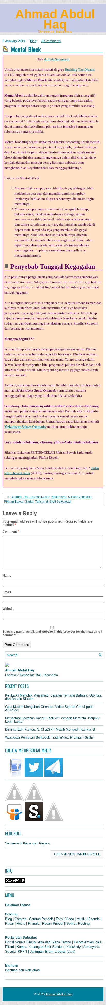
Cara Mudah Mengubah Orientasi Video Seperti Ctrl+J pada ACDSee (49, 708)
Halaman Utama (17, 905)
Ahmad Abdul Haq (55, 19)
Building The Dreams (80, 70)
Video (69, 919)
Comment (11, 531)
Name (7, 575)
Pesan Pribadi (52, 923)
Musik (81, 919)
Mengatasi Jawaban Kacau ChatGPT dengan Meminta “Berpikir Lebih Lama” (52, 719)
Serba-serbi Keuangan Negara (27, 843)
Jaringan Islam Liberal (48, 951)
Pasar (9, 923)
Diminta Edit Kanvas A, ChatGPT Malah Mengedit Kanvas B (50, 729)
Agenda (94, 919)
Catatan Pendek (41, 919)
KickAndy (73, 947)
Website (8, 609)
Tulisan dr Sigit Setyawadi (53, 501)
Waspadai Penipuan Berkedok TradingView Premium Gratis (49, 737)
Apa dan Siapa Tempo (54, 942)
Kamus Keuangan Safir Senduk (40, 947)
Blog (33, 41)
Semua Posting (78, 923)
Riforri (9, 947)
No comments (51, 41)
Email (7, 592)
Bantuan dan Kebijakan (22, 970)
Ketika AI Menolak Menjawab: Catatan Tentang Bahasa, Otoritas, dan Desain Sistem (53, 697)
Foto (59, 919)
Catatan (20, 919)
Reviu (21, 923)
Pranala (33, 923)
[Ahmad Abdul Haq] (7, 666)
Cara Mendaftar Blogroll (77, 854)
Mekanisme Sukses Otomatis (71, 497)
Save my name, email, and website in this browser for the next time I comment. (52, 633)
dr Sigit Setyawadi (56, 59)
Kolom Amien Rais (87, 942)
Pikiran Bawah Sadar (18, 501)
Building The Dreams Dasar (30, 497)
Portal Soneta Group (20, 942)
